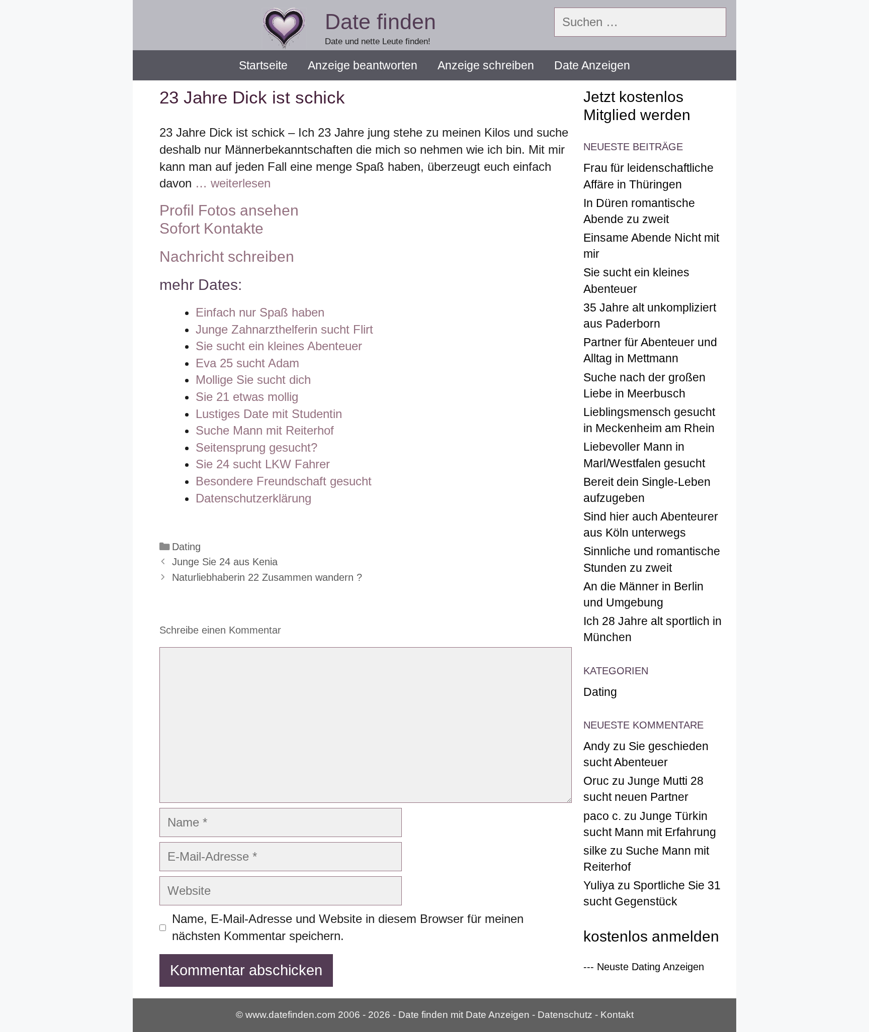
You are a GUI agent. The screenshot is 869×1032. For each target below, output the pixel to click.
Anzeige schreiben (486, 65)
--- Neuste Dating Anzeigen (643, 966)
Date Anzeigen (592, 65)
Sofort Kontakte (211, 228)
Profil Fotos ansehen (229, 210)
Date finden (380, 22)
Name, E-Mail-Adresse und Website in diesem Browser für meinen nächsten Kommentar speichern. (348, 927)
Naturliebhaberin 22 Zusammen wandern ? (267, 577)
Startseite (263, 65)
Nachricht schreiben (226, 256)
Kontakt (617, 1014)
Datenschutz (565, 1014)
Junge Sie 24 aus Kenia (225, 561)
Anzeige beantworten (362, 65)
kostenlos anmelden (651, 936)
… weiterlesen (233, 183)
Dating (186, 546)
